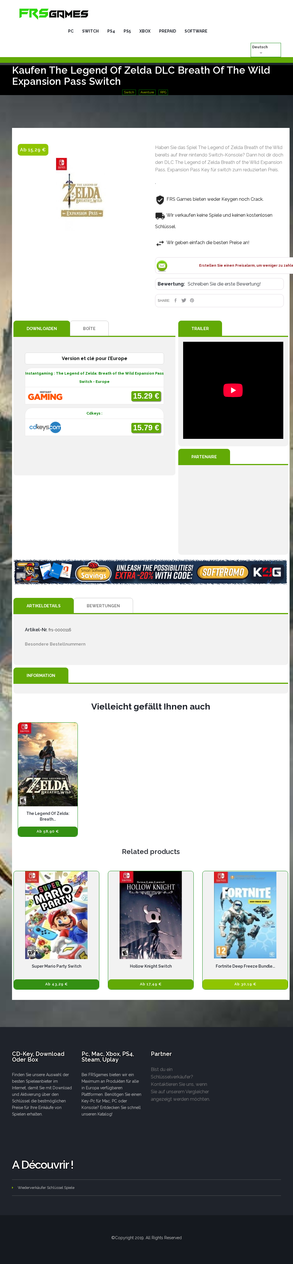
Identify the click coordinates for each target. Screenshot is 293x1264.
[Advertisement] (233, 510)
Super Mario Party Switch (56, 966)
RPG (163, 92)
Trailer (200, 328)
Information (41, 675)
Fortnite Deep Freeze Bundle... (245, 966)
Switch (129, 92)
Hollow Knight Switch (151, 966)
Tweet (184, 300)
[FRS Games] (54, 14)
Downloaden (42, 328)
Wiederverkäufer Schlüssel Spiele (46, 1187)
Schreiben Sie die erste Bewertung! (224, 284)
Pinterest (192, 300)
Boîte (89, 328)
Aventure (147, 92)
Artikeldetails (44, 606)
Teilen (175, 300)
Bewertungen (103, 606)
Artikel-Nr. (36, 629)
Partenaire (204, 457)
